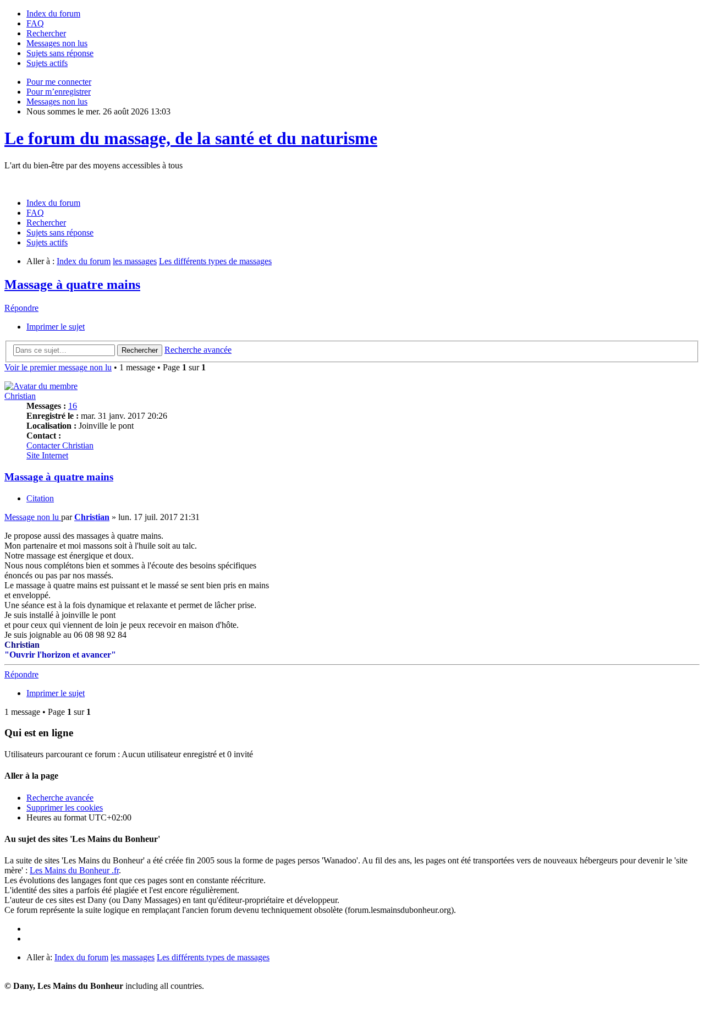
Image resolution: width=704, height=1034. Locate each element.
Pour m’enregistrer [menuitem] (58, 91)
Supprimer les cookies (64, 807)
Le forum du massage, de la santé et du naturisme (190, 138)
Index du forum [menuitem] (53, 13)
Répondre (21, 308)
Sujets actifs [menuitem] (47, 63)
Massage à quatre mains (72, 284)
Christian (20, 396)
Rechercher (140, 350)
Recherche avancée (198, 349)
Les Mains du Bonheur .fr (74, 870)
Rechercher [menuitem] (46, 33)
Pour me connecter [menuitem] (58, 81)
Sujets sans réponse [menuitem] (60, 53)
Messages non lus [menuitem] (56, 43)
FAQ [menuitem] (35, 23)
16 (72, 406)
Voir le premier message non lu (58, 367)
